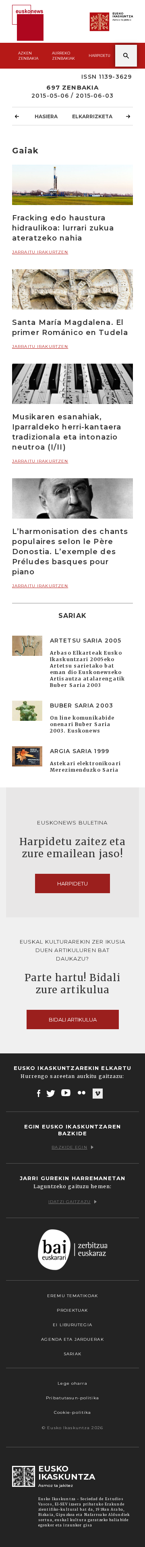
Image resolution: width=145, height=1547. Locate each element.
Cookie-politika (72, 1412)
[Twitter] (50, 1093)
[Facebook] (39, 1093)
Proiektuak (72, 1310)
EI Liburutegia (72, 1324)
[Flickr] (82, 1093)
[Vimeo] (98, 1093)
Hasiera (46, 116)
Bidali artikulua (73, 1019)
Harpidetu (99, 55)
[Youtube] (66, 1093)
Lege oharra (72, 1383)
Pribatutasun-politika (72, 1397)
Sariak (72, 1354)
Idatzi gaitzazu (69, 1201)
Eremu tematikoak (72, 1295)
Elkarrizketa (92, 116)
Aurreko (63, 56)
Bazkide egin (69, 1147)
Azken (28, 56)
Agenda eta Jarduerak (72, 1339)
